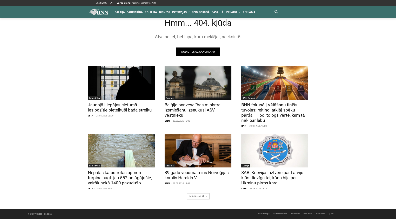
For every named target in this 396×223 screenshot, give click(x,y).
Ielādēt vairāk (196, 196)
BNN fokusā (249, 97)
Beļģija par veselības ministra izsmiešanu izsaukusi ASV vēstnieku (192, 110)
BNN (167, 120)
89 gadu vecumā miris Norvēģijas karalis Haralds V (197, 175)
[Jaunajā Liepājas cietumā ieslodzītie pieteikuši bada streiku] (121, 83)
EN (111, 2)
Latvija (246, 165)
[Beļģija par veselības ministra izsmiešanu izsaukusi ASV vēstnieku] (198, 83)
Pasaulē (170, 97)
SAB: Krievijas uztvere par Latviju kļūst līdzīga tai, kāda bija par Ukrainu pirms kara (272, 177)
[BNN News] (98, 11)
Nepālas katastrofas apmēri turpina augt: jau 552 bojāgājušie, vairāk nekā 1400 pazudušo (120, 177)
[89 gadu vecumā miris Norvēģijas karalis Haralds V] (198, 150)
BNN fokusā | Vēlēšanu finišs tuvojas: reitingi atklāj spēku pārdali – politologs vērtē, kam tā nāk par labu (273, 112)
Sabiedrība (94, 97)
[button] (276, 12)
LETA (90, 115)
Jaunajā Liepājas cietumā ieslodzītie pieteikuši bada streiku (120, 107)
